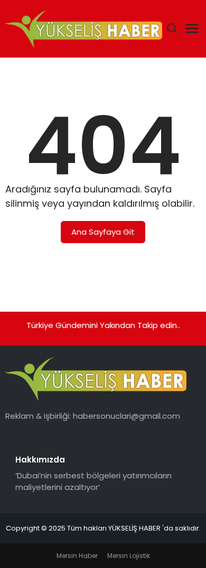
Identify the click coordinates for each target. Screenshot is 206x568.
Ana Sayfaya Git (103, 231)
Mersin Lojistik (128, 555)
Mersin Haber (77, 555)
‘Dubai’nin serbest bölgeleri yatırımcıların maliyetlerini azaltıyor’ (93, 481)
